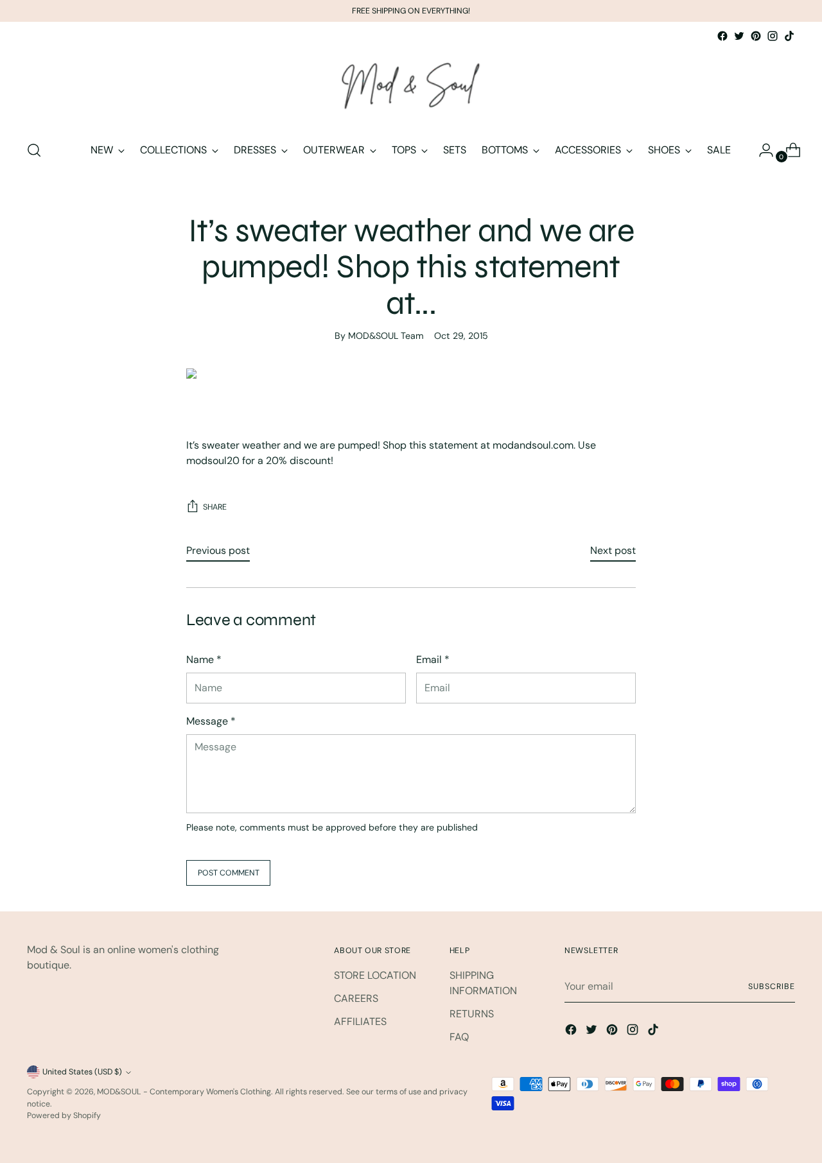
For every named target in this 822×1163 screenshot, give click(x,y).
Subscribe (771, 986)
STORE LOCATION (375, 975)
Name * (204, 659)
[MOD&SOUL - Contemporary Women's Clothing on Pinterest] (756, 36)
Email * (433, 659)
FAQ (459, 1037)
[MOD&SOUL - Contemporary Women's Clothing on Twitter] (739, 36)
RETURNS (472, 1014)
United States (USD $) (82, 1072)
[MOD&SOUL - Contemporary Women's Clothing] (411, 86)
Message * (211, 721)
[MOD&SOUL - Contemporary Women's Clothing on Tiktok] (789, 36)
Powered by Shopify (64, 1115)
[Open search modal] (34, 150)
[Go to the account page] (761, 150)
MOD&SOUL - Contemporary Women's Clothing (184, 1092)
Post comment (228, 873)
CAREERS (356, 998)
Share (215, 507)
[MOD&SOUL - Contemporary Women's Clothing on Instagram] (772, 36)
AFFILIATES (360, 1021)
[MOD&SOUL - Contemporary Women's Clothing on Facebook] (722, 36)
